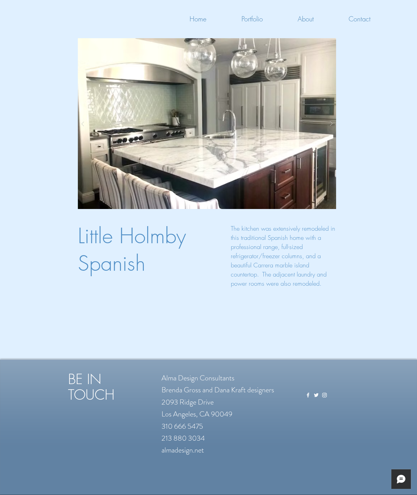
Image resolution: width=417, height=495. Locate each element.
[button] (207, 123)
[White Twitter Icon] (316, 395)
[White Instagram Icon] (324, 395)
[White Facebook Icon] (308, 395)
